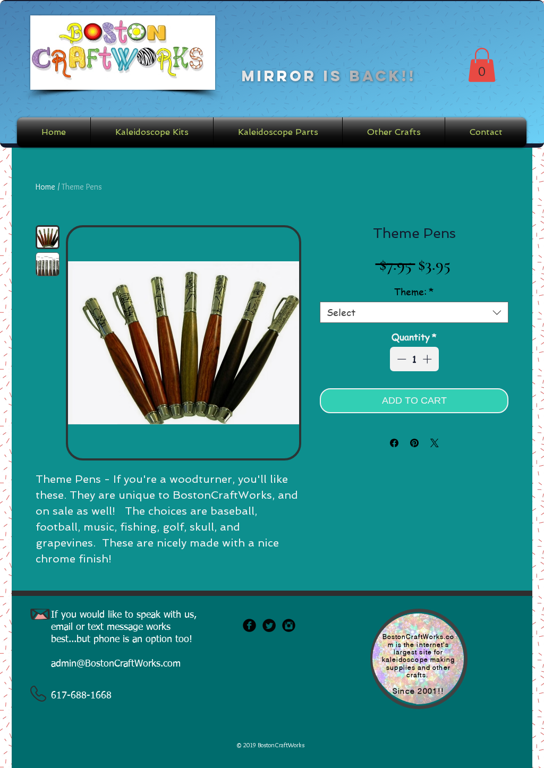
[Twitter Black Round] (269, 625)
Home (45, 187)
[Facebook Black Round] (249, 625)
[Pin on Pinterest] (414, 443)
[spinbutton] (414, 359)
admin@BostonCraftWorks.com (116, 664)
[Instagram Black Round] (288, 625)
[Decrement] (401, 359)
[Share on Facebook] (394, 443)
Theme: (414, 291)
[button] (482, 65)
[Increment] (428, 359)
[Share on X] (434, 443)
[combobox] (414, 312)
